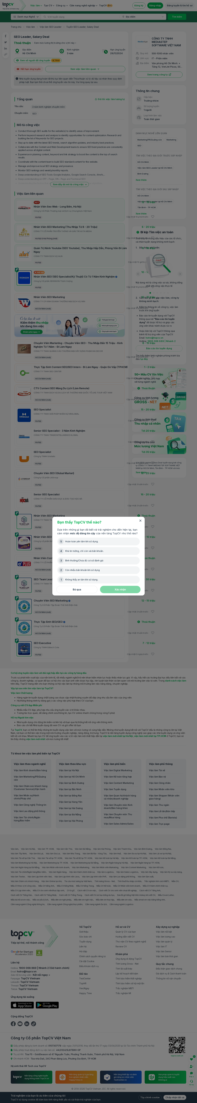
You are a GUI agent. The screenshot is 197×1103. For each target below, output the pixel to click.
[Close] (140, 520)
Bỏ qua (77, 589)
